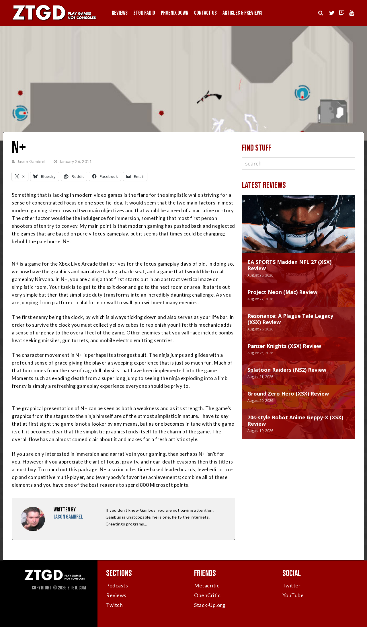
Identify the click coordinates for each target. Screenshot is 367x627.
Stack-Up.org (209, 605)
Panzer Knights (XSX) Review (284, 345)
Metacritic (206, 585)
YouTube (293, 595)
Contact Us (205, 13)
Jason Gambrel (31, 161)
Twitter (291, 585)
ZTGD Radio (144, 13)
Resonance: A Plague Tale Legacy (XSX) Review (290, 319)
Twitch (114, 605)
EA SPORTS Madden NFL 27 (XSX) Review (289, 265)
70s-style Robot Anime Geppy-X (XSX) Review (295, 420)
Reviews (120, 13)
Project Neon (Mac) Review (282, 292)
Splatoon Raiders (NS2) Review (286, 369)
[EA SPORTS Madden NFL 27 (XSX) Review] (298, 230)
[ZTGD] (54, 20)
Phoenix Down (174, 13)
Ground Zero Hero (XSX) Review (288, 393)
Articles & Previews (242, 13)
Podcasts (117, 585)
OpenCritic (207, 595)
